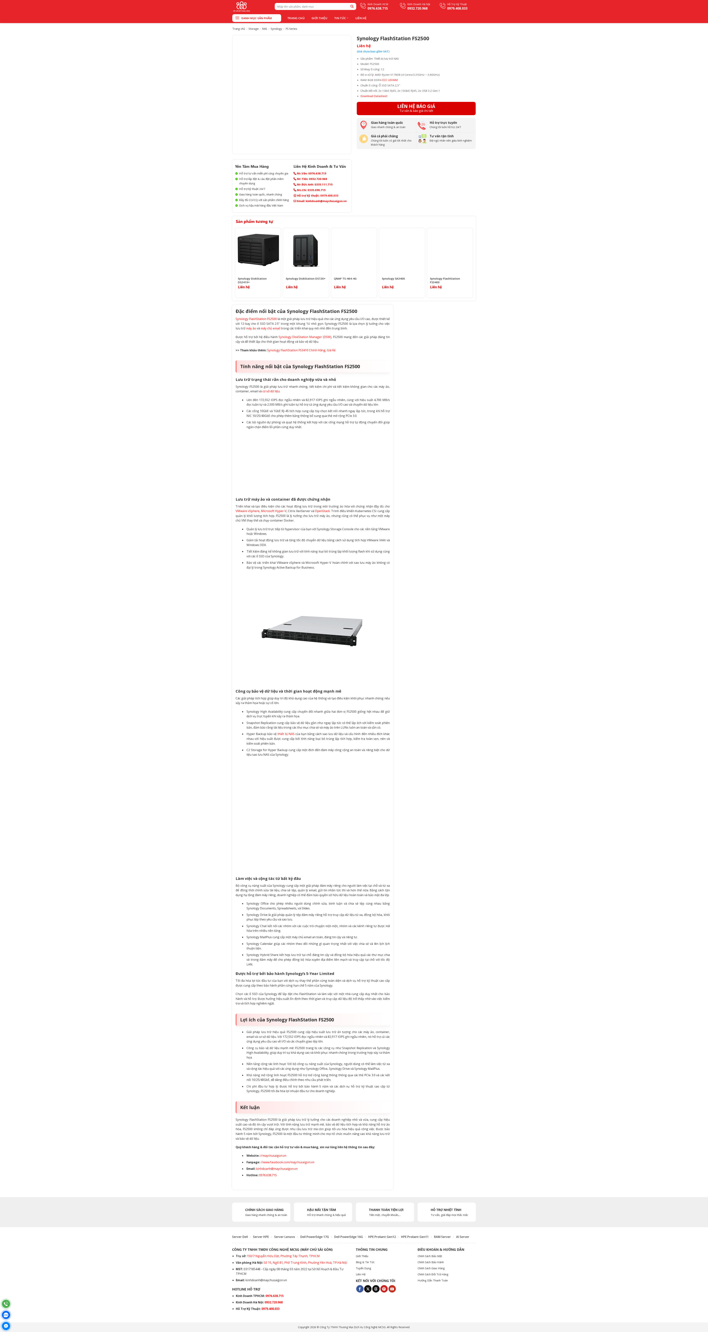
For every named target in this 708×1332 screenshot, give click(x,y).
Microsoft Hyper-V (274, 511)
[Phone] (6, 1304)
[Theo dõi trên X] (368, 1289)
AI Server (462, 1237)
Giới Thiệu (319, 18)
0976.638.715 (268, 1175)
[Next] (472, 263)
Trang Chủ (296, 18)
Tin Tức (340, 18)
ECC (384, 80)
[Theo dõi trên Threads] (376, 1289)
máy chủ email (270, 328)
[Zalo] (6, 1315)
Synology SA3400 (393, 278)
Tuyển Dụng (363, 1268)
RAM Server (442, 1237)
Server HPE (261, 1237)
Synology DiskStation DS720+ (305, 278)
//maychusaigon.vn (273, 1156)
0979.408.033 (329, 195)
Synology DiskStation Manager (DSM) (305, 337)
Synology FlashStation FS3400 (445, 280)
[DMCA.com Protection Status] (427, 1287)
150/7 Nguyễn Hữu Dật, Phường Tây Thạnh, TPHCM (283, 1256)
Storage (254, 28)
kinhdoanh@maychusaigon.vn (277, 1169)
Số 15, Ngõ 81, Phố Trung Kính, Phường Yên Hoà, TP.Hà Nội (305, 1262)
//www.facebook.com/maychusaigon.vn (287, 1162)
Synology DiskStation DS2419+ (252, 280)
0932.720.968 (274, 1302)
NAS (264, 28)
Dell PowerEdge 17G (314, 1237)
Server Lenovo (284, 1237)
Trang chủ (238, 28)
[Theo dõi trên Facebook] (360, 1289)
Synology (276, 28)
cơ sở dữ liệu (271, 391)
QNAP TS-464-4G (345, 278)
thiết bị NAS (285, 734)
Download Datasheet (373, 96)
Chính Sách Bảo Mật (430, 1256)
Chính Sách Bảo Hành (431, 1262)
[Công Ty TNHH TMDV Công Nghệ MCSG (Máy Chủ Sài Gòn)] (250, 6)
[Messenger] (6, 1326)
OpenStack (322, 511)
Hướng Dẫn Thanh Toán (433, 1280)
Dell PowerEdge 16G (348, 1237)
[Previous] (236, 263)
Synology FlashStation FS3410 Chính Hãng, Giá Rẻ (301, 350)
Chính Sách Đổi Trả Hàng (433, 1274)
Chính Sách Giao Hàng (431, 1268)
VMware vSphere (247, 511)
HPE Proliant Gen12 (382, 1237)
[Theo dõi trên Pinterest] (384, 1289)
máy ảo (251, 328)
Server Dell (240, 1237)
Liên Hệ (360, 18)
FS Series (291, 28)
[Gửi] (352, 6)
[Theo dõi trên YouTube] (392, 1289)
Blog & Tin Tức (365, 1262)
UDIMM (393, 80)
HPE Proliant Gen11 (415, 1237)
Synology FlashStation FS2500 (256, 319)
